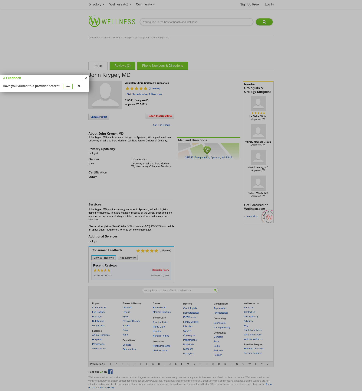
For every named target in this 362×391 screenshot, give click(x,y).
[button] (68, 86)
